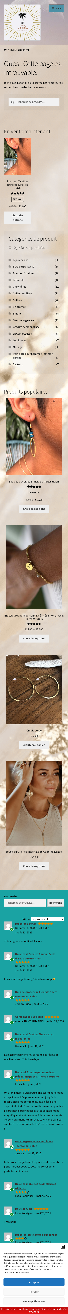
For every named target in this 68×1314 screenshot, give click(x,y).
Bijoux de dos (20, 260)
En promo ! (19, 306)
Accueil (12, 49)
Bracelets (18, 280)
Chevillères (19, 286)
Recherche (10, 896)
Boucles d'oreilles (23, 273)
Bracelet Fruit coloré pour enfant (36, 1234)
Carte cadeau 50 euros (29, 1016)
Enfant (17, 313)
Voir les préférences (34, 1301)
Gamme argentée (23, 320)
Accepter (34, 1282)
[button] (63, 1247)
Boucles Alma (23, 1208)
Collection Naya (22, 293)
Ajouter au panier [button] (34, 745)
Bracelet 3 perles (26, 923)
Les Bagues (19, 340)
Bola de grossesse (23, 266)
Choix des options (17, 218)
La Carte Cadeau (22, 333)
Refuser (34, 1291)
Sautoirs (18, 364)
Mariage (17, 347)
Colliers (17, 300)
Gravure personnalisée (26, 327)
